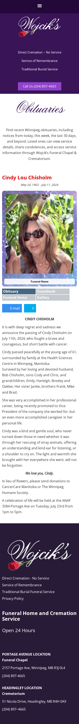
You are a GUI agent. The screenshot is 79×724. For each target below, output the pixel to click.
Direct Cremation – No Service (39, 52)
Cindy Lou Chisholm (27, 177)
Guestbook (46, 291)
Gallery (43, 297)
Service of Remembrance (39, 61)
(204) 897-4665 (13, 676)
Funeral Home (15, 297)
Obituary (10, 291)
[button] (39, 5)
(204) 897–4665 (14, 709)
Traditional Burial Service (39, 69)
